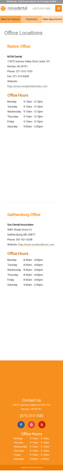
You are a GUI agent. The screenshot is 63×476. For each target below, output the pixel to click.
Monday (12, 101)
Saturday (12, 126)
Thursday (12, 116)
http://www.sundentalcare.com (36, 244)
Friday (10, 121)
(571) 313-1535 (42, 8)
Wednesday (14, 111)
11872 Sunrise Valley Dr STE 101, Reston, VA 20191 (31, 407)
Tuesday (12, 106)
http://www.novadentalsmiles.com (27, 86)
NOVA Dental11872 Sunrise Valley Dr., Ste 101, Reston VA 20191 (31, 1)
